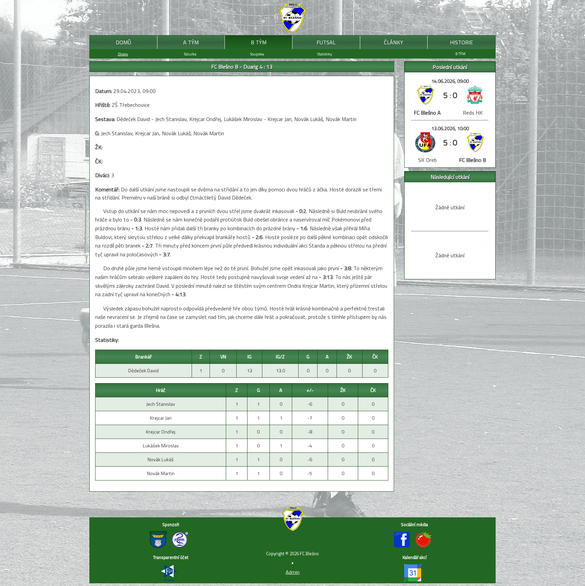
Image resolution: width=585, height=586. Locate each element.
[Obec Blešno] (160, 546)
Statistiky (324, 54)
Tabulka (190, 54)
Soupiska (257, 54)
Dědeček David (143, 370)
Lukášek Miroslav (161, 445)
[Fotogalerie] (425, 546)
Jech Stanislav (160, 404)
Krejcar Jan (161, 418)
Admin (293, 572)
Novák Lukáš (161, 459)
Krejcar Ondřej (160, 432)
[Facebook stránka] (404, 546)
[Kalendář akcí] (414, 579)
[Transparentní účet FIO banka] (170, 579)
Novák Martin (161, 473)
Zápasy (123, 54)
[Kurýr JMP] (181, 546)
